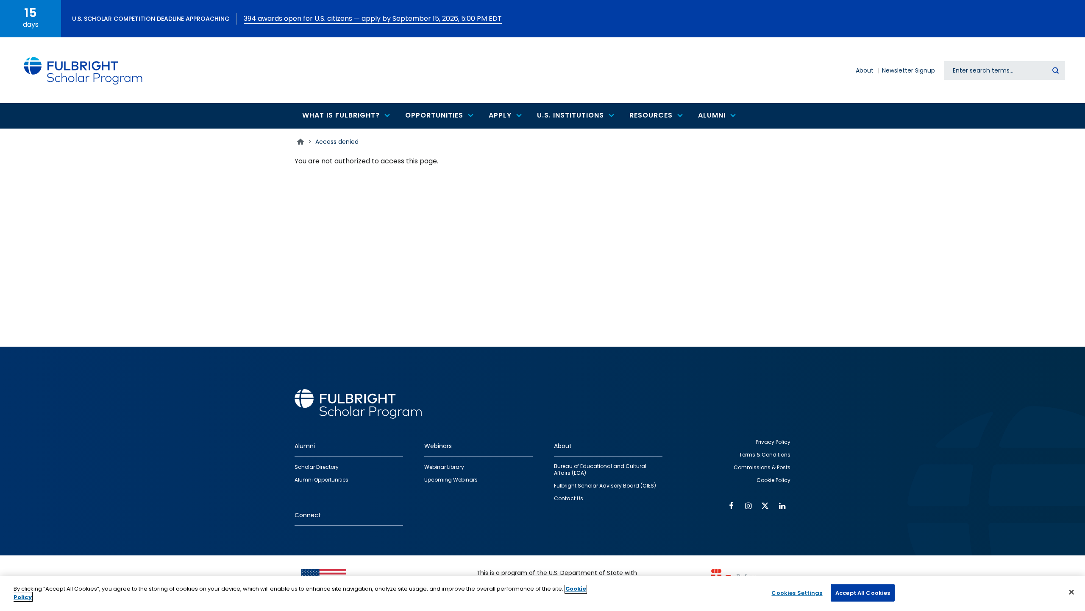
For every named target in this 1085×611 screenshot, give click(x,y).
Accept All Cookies (862, 593)
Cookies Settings (796, 593)
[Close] (1071, 592)
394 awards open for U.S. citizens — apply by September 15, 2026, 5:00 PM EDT (373, 18)
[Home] (83, 70)
